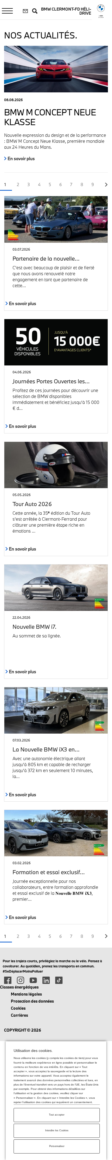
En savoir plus (21, 158)
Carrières (19, 1015)
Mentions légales (26, 994)
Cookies (18, 1008)
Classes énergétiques (19, 987)
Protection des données (32, 1001)
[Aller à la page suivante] (106, 184)
